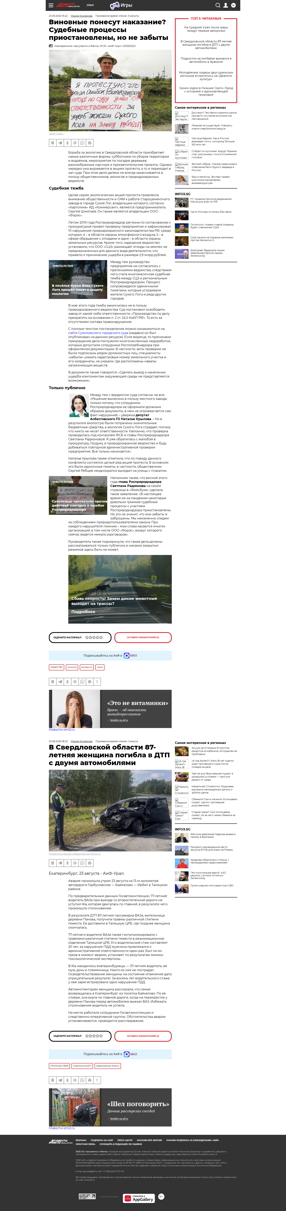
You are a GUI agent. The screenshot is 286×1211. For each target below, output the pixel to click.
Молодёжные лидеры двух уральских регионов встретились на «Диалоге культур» (206, 76)
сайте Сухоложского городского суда (98, 333)
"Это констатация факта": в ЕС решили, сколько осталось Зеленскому (208, 875)
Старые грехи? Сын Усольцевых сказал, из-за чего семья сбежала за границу (213, 815)
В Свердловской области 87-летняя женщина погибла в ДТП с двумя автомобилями (206, 45)
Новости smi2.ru (62, 729)
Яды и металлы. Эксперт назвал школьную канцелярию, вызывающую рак (211, 179)
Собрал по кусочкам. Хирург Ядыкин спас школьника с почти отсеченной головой (214, 154)
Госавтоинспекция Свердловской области (75, 853)
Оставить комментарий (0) (143, 637)
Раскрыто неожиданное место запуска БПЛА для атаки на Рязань (211, 848)
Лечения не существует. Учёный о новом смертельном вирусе (212, 127)
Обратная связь (85, 1144)
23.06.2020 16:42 (58, 15)
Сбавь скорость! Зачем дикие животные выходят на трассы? (114, 601)
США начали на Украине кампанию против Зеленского (211, 239)
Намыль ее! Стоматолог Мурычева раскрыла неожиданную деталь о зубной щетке (212, 789)
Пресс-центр (125, 1140)
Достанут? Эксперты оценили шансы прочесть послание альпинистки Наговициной (214, 115)
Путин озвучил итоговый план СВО (211, 885)
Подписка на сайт (102, 1140)
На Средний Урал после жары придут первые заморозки (206, 29)
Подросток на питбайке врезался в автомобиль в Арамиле (206, 60)
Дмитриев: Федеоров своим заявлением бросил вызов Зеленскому (207, 253)
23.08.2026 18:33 (58, 741)
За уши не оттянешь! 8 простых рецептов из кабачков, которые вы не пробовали (214, 751)
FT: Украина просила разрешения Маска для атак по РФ (211, 200)
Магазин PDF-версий (149, 1140)
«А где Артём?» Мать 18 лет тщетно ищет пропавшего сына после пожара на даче (213, 763)
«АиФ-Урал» (56, 133)
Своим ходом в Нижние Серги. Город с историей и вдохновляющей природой (206, 91)
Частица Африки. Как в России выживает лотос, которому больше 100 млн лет (213, 141)
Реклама (81, 1140)
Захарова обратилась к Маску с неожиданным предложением (209, 861)
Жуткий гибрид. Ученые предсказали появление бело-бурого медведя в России (214, 167)
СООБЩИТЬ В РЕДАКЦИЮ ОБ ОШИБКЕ (121, 1144)
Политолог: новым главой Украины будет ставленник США (212, 226)
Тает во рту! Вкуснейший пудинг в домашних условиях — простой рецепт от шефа (212, 776)
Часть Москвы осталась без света (210, 212)
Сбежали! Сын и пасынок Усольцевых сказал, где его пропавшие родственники (214, 802)
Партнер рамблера (109, 1196)
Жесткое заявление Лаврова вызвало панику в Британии (213, 835)
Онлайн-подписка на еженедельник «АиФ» (192, 1140)
